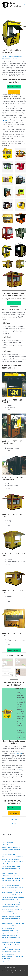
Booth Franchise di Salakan (8, 928)
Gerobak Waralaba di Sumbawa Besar (11, 883)
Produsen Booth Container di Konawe (11, 904)
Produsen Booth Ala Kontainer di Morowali (12, 940)
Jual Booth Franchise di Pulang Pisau (11, 949)
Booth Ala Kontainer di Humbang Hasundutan (13, 925)
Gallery (17, 970)
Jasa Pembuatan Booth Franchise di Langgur (13, 923)
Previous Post (14, 819)
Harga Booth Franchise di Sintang (10, 899)
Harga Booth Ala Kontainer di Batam (11, 859)
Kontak (14, 972)
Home (3, 970)
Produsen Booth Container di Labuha (11, 937)
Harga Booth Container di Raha (9, 961)
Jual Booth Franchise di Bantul (9, 863)
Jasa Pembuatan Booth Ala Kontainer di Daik (13, 878)
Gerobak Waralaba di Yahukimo (9, 935)
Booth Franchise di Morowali (9, 852)
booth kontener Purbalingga (15, 56)
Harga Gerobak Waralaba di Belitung (11, 942)
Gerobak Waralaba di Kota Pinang (10, 930)
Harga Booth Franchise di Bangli (10, 933)
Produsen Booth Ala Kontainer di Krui (11, 866)
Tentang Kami (10, 970)
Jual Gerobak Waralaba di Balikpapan (11, 880)
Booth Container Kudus (7, 842)
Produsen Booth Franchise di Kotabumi (11, 914)
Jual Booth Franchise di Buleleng (10, 873)
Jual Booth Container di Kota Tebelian (11, 849)
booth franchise (18, 753)
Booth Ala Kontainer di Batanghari (10, 871)
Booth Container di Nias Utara (9, 911)
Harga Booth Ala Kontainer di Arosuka (11, 918)
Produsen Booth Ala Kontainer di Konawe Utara (13, 856)
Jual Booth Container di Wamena (10, 921)
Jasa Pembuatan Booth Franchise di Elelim (12, 892)
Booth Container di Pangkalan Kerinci (11, 951)
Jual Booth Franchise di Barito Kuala (11, 875)
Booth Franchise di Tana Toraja (9, 954)
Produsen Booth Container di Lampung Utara (13, 897)
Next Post (14, 823)
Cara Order (23, 970)
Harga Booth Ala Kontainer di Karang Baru (12, 868)
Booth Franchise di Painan (8, 854)
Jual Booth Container (7, 844)
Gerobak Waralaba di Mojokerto (9, 890)
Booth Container (16, 5)
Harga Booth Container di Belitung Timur (12, 909)
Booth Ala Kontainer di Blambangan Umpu (12, 894)
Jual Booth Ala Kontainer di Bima (10, 906)
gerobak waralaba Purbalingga (9, 58)
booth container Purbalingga (9, 55)
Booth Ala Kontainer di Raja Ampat (10, 885)
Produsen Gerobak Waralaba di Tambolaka (12, 887)
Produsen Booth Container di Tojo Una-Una (12, 861)
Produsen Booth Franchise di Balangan (11, 902)
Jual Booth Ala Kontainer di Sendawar (11, 847)
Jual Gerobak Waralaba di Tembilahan (11, 916)
